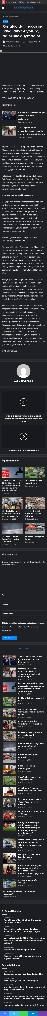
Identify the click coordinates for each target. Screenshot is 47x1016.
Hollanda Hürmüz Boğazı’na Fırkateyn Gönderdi (11, 539)
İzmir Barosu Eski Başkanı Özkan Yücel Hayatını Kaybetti (29, 802)
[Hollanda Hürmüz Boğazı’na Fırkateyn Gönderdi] (12, 528)
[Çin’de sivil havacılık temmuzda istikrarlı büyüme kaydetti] (12, 503)
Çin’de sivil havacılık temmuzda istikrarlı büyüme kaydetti (11, 513)
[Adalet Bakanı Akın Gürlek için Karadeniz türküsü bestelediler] (9, 115)
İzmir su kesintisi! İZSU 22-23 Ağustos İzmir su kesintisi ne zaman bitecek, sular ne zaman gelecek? (12, 486)
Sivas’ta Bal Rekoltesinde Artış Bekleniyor (29, 778)
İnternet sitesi (7, 614)
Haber (15, 17)
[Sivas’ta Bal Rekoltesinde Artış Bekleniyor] (9, 780)
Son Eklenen (23, 648)
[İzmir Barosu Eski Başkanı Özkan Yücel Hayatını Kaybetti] (9, 802)
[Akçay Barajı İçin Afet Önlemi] (9, 883)
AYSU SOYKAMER (12, 42)
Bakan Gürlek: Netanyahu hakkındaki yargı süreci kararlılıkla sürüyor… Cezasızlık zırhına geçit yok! (31, 869)
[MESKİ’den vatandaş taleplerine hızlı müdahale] (9, 724)
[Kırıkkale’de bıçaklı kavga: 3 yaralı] (35, 472)
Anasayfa (8, 17)
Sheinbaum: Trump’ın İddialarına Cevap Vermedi (30, 789)
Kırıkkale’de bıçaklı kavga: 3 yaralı (33, 482)
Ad (4, 595)
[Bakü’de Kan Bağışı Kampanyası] (9, 769)
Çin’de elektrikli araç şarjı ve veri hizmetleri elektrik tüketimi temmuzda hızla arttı (31, 844)
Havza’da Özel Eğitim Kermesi (34, 537)
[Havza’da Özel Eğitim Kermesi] (35, 528)
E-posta (6, 604)
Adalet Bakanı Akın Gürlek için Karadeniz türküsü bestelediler (31, 115)
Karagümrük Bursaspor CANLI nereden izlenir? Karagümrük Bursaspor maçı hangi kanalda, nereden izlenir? (29, 827)
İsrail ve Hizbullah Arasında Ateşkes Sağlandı (33, 513)
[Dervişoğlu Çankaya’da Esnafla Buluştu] (9, 858)
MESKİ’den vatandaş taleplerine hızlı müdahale (30, 722)
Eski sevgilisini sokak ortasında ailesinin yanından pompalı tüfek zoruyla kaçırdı (31, 131)
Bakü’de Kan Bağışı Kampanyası (26, 767)
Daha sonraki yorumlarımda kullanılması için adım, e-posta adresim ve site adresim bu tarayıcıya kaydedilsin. (23, 627)
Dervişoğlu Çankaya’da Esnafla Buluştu (29, 855)
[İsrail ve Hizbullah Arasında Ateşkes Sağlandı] (35, 503)
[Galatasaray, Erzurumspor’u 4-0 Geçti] (9, 814)
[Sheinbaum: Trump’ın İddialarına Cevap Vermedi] (9, 791)
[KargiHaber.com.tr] (24, 7)
